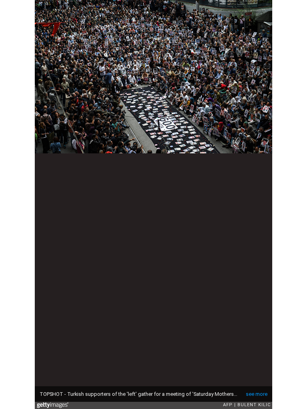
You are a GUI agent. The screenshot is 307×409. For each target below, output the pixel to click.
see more (256, 394)
